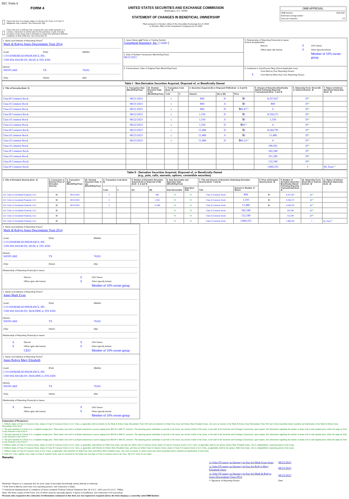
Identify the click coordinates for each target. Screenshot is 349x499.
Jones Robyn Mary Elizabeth (21, 360)
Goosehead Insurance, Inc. (141, 43)
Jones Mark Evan (14, 295)
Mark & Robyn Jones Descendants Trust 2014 (32, 44)
